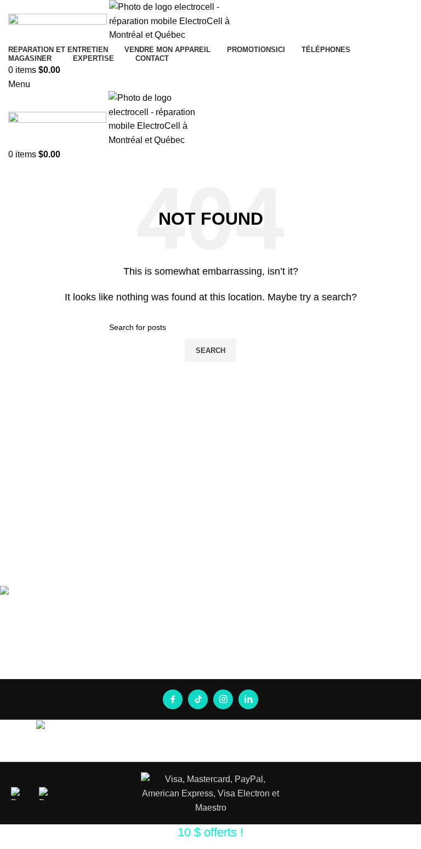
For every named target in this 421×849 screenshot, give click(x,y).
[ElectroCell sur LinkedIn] (248, 699)
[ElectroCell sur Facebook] (173, 699)
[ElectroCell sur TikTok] (198, 699)
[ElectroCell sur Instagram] (223, 699)
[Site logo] (58, 20)
